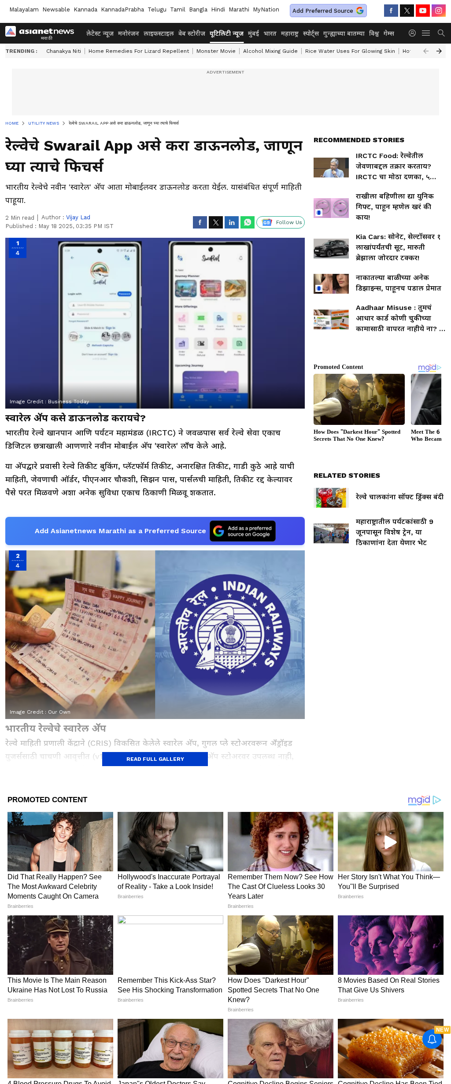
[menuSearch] (441, 33)
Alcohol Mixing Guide (270, 51)
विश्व (374, 33)
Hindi (218, 9)
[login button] (414, 33)
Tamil (177, 9)
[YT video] (423, 10)
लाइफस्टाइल (159, 33)
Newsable (56, 9)
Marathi (239, 9)
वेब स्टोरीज (191, 33)
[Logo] (42, 33)
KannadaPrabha (122, 9)
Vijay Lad (78, 217)
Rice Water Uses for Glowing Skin (350, 51)
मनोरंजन (128, 33)
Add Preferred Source (322, 10)
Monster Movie (216, 51)
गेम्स (389, 33)
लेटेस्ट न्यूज (100, 33)
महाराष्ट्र (290, 33)
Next (439, 51)
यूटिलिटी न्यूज (227, 33)
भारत (270, 33)
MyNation (266, 9)
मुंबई (253, 33)
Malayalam (24, 9)
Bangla (198, 9)
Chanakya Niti (63, 51)
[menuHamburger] (426, 33)
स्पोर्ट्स (311, 33)
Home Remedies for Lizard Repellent (139, 51)
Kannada (85, 9)
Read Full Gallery (155, 759)
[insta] (439, 10)
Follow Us (289, 222)
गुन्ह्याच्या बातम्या (344, 33)
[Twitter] (407, 10)
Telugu (157, 9)
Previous (426, 51)
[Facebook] (391, 10)
